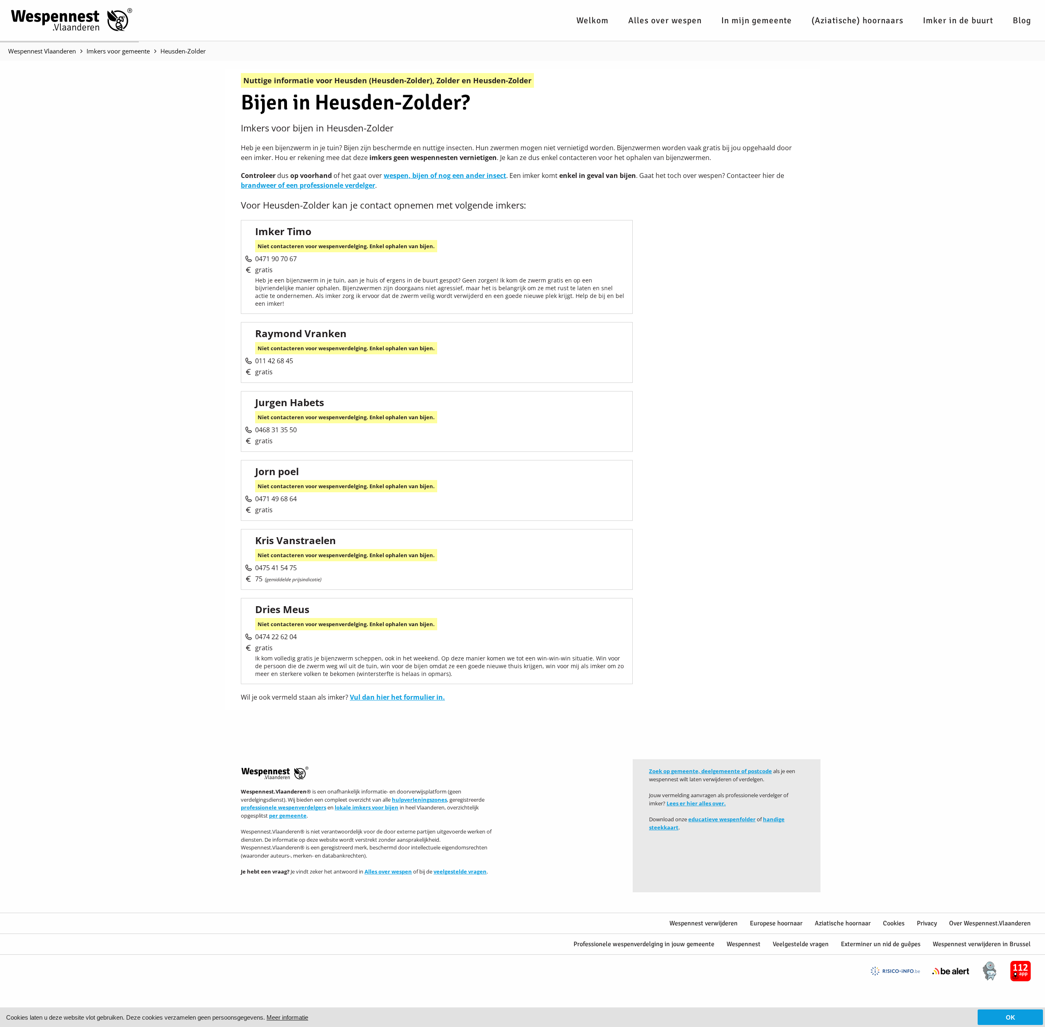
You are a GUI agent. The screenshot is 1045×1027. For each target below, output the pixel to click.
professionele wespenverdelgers (283, 807)
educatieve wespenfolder (722, 819)
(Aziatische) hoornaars (857, 20)
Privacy (927, 923)
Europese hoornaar (776, 923)
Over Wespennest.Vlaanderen (990, 923)
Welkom (592, 20)
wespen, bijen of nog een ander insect (445, 175)
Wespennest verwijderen (703, 923)
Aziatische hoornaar (843, 923)
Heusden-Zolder (183, 51)
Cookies (894, 923)
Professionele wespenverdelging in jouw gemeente (644, 944)
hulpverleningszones (419, 799)
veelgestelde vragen (460, 871)
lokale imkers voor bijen (366, 807)
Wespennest (743, 944)
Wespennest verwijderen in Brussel (982, 944)
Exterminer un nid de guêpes (880, 944)
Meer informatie (287, 1017)
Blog (1022, 20)
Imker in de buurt (958, 20)
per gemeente (288, 815)
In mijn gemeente (756, 20)
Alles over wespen (665, 20)
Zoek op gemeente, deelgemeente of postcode (710, 771)
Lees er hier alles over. (696, 803)
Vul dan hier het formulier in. (397, 697)
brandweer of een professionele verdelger (308, 185)
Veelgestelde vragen (801, 944)
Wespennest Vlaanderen (42, 51)
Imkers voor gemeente (118, 51)
